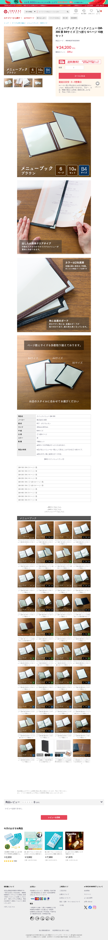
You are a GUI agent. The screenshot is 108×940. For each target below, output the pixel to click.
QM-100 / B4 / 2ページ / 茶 (27, 471)
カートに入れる (80, 76)
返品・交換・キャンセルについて (69, 901)
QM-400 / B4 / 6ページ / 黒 (27, 489)
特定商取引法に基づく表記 (61, 930)
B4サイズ (43, 23)
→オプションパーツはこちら (54, 512)
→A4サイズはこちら (54, 509)
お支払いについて (64, 898)
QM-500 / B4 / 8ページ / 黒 (27, 496)
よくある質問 (89, 5)
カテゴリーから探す (13, 18)
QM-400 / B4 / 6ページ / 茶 (27, 493)
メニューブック (32, 23)
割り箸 (65, 18)
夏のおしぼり (41, 18)
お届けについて (64, 894)
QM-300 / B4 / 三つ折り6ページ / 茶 (30, 485)
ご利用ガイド (78, 5)
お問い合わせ (100, 5)
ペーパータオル (54, 18)
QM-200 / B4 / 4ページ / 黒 (27, 475)
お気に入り (98, 86)
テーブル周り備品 (18, 23)
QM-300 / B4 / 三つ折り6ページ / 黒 (30, 482)
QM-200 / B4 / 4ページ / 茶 (27, 478)
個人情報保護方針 (44, 930)
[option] (28, 50)
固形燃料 (74, 18)
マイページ (87, 894)
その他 (61, 905)
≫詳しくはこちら (9, 907)
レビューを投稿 (54, 817)
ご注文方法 (62, 890)
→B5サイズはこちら (54, 507)
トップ (6, 23)
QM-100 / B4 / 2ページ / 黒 (27, 467)
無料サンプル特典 (65, 5)
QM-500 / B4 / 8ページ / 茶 (27, 500)
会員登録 (19, 5)
